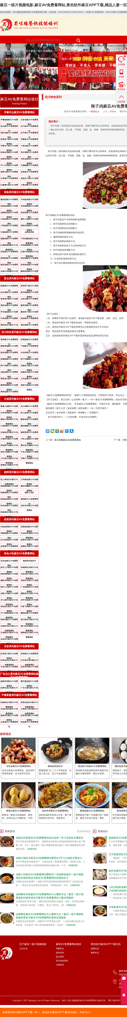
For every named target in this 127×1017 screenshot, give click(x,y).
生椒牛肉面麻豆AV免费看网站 (9, 271)
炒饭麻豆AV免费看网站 (29, 722)
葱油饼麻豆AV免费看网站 (29, 325)
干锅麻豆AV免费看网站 (29, 346)
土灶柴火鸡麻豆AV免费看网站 (9, 459)
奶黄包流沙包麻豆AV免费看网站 (9, 688)
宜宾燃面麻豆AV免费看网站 (29, 206)
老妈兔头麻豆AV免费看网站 (9, 607)
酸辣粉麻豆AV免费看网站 (29, 613)
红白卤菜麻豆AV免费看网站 (9, 540)
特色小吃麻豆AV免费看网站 (35, 46)
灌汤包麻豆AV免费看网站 (9, 133)
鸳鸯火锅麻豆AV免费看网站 (9, 407)
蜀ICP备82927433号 (117, 1000)
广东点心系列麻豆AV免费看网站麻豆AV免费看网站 (19, 675)
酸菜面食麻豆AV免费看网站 (29, 271)
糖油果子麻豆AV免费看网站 (29, 312)
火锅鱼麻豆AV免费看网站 (9, 426)
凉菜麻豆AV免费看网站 (9, 547)
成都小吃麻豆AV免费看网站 (9, 594)
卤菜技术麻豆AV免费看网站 (29, 540)
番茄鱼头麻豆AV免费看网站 (9, 379)
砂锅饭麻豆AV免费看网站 (29, 340)
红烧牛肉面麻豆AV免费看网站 (29, 252)
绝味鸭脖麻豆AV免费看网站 (9, 574)
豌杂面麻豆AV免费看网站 (9, 200)
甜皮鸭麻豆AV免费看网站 (9, 353)
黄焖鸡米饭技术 (29, 561)
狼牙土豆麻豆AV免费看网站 (9, 568)
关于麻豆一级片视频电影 (39, 51)
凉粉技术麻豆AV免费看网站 (29, 581)
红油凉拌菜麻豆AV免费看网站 (29, 534)
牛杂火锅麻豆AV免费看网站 (29, 452)
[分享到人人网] (72, 431)
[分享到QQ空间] (57, 431)
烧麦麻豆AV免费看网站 (9, 286)
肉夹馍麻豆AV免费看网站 (9, 293)
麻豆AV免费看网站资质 (18, 58)
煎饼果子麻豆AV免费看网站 (9, 140)
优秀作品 (95, 948)
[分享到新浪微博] (62, 431)
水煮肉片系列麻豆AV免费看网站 (29, 709)
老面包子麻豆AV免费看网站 (29, 179)
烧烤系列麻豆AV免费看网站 (19, 472)
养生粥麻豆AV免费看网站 (29, 153)
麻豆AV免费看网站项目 (76, 51)
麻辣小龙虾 (29, 492)
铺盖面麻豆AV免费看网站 (9, 239)
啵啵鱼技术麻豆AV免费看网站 (29, 594)
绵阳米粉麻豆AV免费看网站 (29, 226)
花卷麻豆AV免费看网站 (29, 172)
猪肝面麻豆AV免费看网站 (9, 265)
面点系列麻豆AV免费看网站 (19, 278)
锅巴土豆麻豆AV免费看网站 (9, 587)
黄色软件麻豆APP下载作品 (106, 944)
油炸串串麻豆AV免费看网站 (29, 506)
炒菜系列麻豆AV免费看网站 (29, 716)
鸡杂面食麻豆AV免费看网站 (9, 206)
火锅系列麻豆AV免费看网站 (19, 399)
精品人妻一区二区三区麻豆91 (78, 58)
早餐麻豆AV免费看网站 (29, 140)
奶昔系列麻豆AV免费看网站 (29, 667)
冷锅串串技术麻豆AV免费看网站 (9, 626)
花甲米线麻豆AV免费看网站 (29, 600)
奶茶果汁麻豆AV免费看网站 (9, 654)
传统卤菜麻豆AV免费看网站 (9, 527)
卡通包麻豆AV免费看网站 (29, 185)
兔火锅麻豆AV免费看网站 (29, 407)
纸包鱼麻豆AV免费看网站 (9, 506)
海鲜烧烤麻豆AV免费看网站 (9, 486)
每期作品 (95, 952)
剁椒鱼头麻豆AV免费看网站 (29, 372)
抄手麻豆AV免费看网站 (29, 133)
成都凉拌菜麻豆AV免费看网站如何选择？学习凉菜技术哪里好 (49, 837)
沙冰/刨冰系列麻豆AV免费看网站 (29, 660)
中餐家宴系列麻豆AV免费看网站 (19, 695)
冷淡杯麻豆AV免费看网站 (29, 353)
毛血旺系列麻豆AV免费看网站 (9, 709)
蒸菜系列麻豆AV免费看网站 (9, 716)
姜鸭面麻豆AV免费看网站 (9, 258)
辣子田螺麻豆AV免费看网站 (29, 359)
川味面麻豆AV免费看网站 (9, 219)
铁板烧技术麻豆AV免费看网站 (9, 512)
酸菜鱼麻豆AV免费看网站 (29, 420)
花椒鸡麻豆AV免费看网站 (9, 372)
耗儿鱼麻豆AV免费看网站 (29, 413)
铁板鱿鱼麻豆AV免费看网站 (9, 499)
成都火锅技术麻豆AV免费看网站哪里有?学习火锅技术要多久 (49, 858)
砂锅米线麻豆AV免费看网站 (9, 153)
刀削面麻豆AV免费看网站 (9, 226)
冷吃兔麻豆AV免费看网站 (9, 561)
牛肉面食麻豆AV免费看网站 (29, 200)
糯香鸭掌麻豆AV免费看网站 (9, 385)
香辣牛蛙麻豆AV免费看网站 (29, 385)
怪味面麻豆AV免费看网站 (29, 258)
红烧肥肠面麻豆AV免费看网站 (9, 245)
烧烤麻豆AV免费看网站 (97, 46)
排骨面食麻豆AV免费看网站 (29, 265)
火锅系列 (60, 965)
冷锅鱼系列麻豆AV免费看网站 (9, 433)
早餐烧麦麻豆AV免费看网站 (9, 120)
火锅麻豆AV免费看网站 (117, 46)
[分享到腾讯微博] (67, 431)
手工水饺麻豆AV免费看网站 (9, 166)
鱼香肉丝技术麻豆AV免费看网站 (29, 703)
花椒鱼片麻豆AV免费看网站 (29, 366)
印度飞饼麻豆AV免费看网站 (29, 607)
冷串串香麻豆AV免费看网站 (9, 413)
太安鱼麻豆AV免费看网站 (29, 379)
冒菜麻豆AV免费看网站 (9, 340)
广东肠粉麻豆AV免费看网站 (29, 587)
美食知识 (103, 831)
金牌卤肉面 (29, 232)
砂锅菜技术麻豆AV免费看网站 (29, 568)
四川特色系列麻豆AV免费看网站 (19, 332)
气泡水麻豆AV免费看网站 (9, 667)
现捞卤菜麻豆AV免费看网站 (29, 527)
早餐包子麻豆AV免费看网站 (9, 146)
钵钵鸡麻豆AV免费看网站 (9, 620)
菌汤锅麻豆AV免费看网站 (29, 426)
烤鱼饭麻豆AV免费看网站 (9, 392)
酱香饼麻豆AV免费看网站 (29, 306)
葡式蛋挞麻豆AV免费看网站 (29, 682)
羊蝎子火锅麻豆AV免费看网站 (29, 459)
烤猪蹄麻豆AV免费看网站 (9, 359)
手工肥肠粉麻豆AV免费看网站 (9, 613)
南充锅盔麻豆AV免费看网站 (29, 293)
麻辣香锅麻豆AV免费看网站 (9, 346)
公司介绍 (23, 948)
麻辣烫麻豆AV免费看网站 (29, 433)
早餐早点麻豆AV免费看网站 (19, 112)
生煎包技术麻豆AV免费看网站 (29, 574)
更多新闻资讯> (84, 831)
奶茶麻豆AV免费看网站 (29, 654)
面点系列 (60, 957)
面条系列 (60, 952)
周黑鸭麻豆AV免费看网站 (9, 534)
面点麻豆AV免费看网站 (9, 127)
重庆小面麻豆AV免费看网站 (29, 219)
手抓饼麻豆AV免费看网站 (9, 319)
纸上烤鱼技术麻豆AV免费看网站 (9, 480)
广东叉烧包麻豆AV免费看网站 (29, 688)
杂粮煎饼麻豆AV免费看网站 (9, 159)
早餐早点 (60, 948)
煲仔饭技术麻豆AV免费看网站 (29, 620)
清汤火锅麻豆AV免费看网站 (9, 452)
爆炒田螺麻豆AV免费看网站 (29, 486)
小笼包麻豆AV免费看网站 (29, 146)
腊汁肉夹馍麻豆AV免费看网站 (29, 626)
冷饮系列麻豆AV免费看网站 (19, 646)
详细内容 (32, 849)
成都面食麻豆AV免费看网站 (9, 213)
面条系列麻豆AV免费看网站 (19, 192)
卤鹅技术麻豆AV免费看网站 (29, 547)
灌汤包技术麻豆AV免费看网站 (9, 325)
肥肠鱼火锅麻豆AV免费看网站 (9, 465)
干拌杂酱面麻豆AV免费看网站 (29, 239)
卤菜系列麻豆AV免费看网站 (19, 519)
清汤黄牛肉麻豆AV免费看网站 (9, 446)
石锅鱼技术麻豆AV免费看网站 (9, 633)
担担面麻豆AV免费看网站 (29, 213)
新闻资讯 (46, 58)
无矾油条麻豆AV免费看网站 (29, 159)
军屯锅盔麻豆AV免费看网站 (9, 312)
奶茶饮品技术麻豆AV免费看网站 (9, 660)
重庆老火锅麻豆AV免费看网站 (29, 446)
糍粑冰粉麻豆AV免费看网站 (9, 581)
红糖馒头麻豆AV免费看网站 (9, 185)
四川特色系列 (62, 961)
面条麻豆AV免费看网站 (57, 46)
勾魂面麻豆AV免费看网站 (9, 232)
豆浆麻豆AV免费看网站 (9, 179)
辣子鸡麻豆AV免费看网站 (9, 366)
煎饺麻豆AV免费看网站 (29, 319)
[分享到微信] (52, 431)
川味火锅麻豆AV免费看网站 (29, 439)
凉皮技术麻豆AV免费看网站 (9, 639)
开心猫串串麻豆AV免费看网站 (9, 600)
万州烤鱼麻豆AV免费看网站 (29, 480)
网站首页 (10, 51)
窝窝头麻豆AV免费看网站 (9, 172)
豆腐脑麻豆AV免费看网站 (29, 166)
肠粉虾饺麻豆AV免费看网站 (9, 682)
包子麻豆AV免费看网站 (77, 46)
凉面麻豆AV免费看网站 (9, 252)
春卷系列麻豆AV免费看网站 (9, 299)
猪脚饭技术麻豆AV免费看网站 (29, 633)
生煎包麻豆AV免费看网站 (29, 120)
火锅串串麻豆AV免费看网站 (9, 439)
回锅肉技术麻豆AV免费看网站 (9, 703)
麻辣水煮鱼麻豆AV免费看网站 (9, 420)
